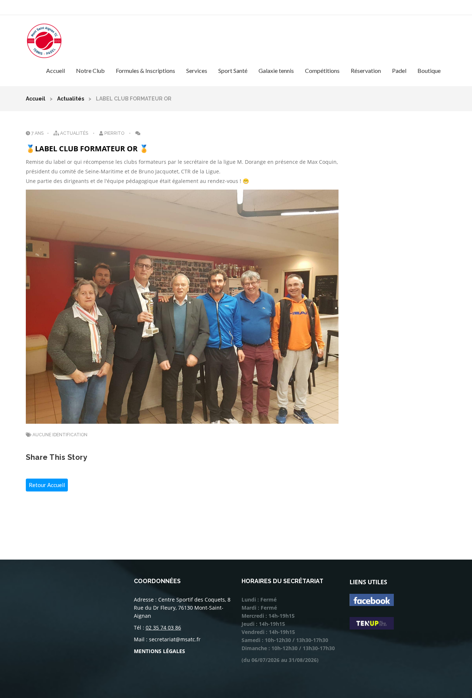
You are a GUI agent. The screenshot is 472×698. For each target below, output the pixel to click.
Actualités (70, 99)
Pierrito (114, 133)
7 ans (37, 133)
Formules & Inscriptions (145, 70)
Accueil (55, 70)
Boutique (429, 70)
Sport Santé (232, 70)
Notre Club (90, 70)
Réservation (366, 70)
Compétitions (322, 70)
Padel (399, 70)
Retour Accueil (47, 485)
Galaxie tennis (276, 70)
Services (196, 70)
